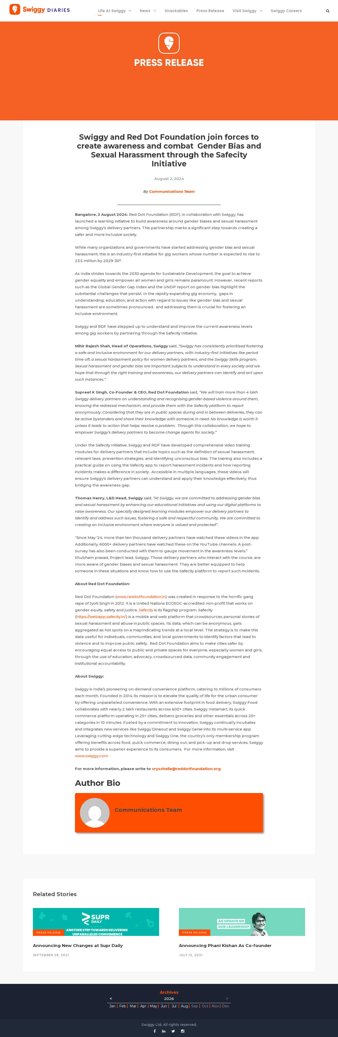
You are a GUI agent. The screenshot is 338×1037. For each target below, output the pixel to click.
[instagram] (182, 1031)
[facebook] (155, 1031)
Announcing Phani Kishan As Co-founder (225, 945)
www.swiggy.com (91, 755)
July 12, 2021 (191, 955)
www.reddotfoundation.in (141, 596)
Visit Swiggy (245, 10)
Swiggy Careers (286, 10)
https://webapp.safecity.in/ (101, 616)
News (145, 10)
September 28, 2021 (51, 955)
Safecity (146, 610)
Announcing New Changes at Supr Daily (78, 945)
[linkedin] (163, 1031)
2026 (169, 998)
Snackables (176, 10)
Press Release (210, 10)
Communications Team (172, 191)
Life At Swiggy (112, 10)
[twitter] (173, 1031)
